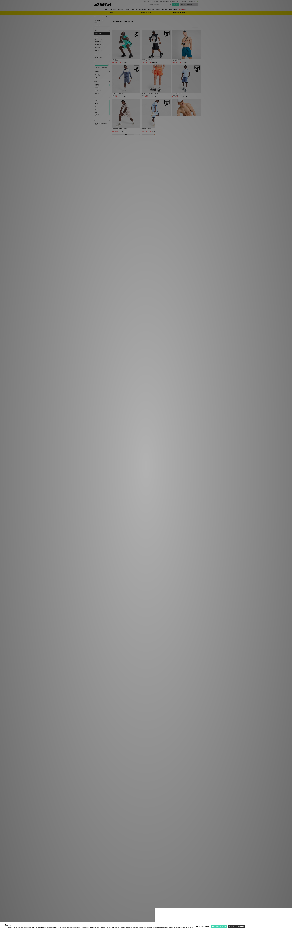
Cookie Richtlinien (188, 927)
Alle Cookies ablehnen (202, 926)
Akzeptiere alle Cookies (219, 926)
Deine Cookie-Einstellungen (236, 926)
